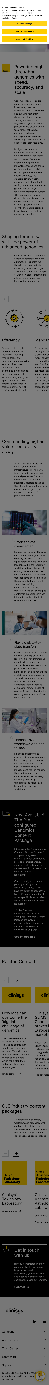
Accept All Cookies (24, 39)
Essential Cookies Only (24, 31)
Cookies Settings (24, 24)
